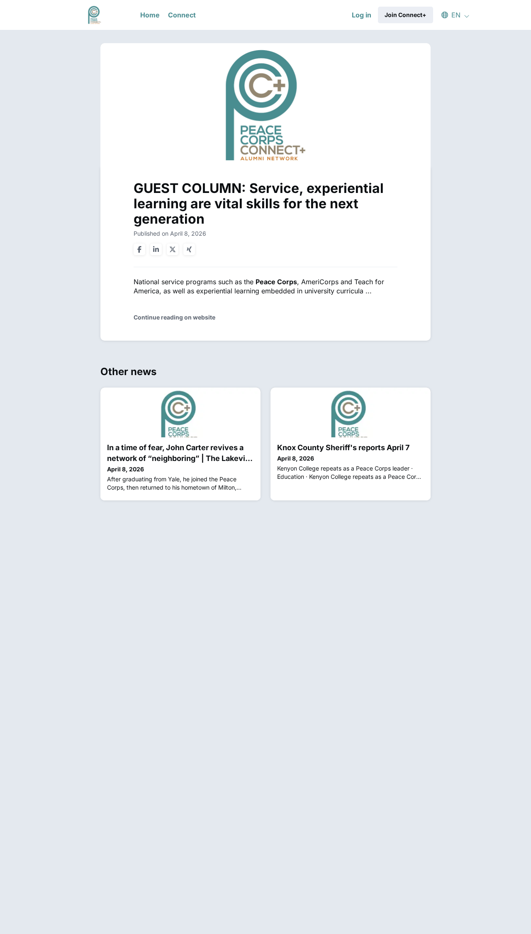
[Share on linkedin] (156, 249)
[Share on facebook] (139, 249)
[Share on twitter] (172, 249)
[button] (451, 15)
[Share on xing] (189, 249)
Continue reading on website (174, 317)
